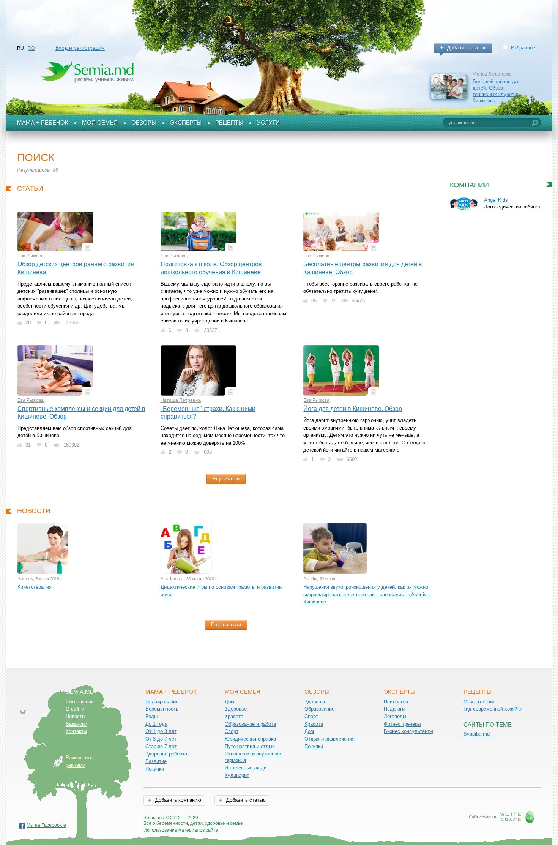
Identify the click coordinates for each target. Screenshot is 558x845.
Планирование (161, 701)
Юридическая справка (250, 739)
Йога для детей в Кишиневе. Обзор (352, 409)
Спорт (231, 731)
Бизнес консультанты (408, 731)
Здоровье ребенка (166, 754)
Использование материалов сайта (180, 830)
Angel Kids (496, 200)
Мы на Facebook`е (46, 825)
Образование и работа (250, 724)
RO (31, 48)
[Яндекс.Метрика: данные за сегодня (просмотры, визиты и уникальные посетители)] (265, 818)
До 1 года (156, 724)
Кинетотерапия (34, 587)
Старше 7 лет (161, 746)
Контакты (76, 731)
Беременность (161, 709)
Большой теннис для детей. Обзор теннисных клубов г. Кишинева (497, 91)
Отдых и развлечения (329, 739)
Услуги (268, 123)
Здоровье (236, 709)
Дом (229, 701)
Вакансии (76, 724)
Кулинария (237, 775)
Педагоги (394, 709)
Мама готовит (479, 701)
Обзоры (143, 123)
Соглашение (80, 701)
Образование (319, 709)
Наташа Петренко (180, 400)
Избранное (523, 48)
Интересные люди (245, 768)
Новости (75, 716)
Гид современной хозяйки (492, 709)
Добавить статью (467, 48)
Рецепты (229, 123)
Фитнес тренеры (402, 724)
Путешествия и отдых (250, 746)
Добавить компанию (177, 800)
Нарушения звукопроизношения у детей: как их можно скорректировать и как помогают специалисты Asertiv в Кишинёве (367, 594)
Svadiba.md (476, 734)
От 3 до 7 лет (161, 739)
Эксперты (186, 123)
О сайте (75, 709)
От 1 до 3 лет (161, 731)
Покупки (154, 769)
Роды (151, 716)
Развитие (156, 761)
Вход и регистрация (80, 48)
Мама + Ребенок (42, 123)
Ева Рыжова (30, 256)
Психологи (396, 701)
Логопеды (395, 716)
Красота (234, 716)
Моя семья (100, 123)
